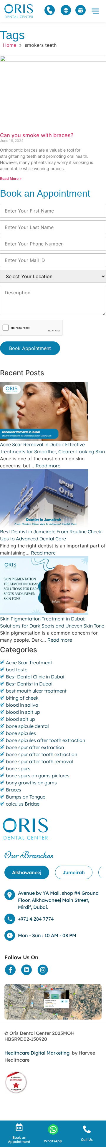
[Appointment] (80, 10)
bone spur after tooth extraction (41, 754)
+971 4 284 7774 (36, 919)
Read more (48, 466)
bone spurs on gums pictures (37, 776)
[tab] (26, 872)
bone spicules (21, 733)
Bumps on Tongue (25, 797)
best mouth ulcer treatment (36, 691)
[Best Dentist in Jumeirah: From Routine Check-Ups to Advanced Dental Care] (53, 498)
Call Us (87, 1139)
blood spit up (20, 719)
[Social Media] (10, 970)
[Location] (53, 1002)
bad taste (16, 670)
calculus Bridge (22, 804)
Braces (13, 790)
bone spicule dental (27, 726)
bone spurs (18, 768)
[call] (87, 1129)
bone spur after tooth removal (39, 761)
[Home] (19, 11)
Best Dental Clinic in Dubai (35, 677)
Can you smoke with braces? (36, 135)
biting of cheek (22, 698)
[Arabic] (66, 10)
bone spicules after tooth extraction (45, 740)
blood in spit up (23, 712)
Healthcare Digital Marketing (36, 1053)
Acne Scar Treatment (29, 662)
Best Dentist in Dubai (29, 684)
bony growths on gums (31, 783)
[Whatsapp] (53, 1129)
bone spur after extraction (35, 747)
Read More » (11, 178)
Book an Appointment (19, 1139)
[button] (95, 11)
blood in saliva (22, 705)
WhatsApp (53, 1141)
